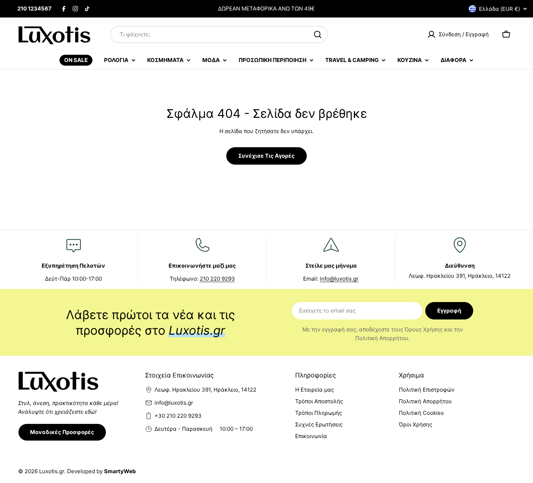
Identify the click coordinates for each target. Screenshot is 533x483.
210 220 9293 (217, 278)
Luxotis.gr (51, 471)
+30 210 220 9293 (178, 415)
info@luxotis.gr (339, 278)
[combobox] (219, 34)
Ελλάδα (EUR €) (499, 8)
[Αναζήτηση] (317, 34)
